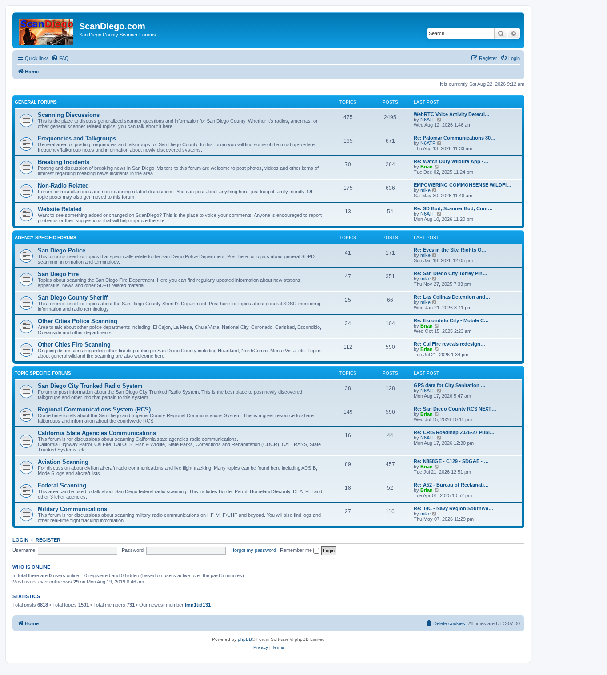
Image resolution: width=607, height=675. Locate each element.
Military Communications (72, 509)
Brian (426, 166)
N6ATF (427, 119)
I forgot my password (253, 550)
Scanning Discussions (69, 115)
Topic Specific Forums (43, 373)
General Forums (36, 102)
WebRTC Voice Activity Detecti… (452, 114)
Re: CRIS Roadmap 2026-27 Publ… (454, 432)
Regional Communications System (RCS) (94, 409)
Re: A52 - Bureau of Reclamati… (451, 484)
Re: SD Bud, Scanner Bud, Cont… (453, 208)
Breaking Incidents (63, 162)
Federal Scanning (62, 485)
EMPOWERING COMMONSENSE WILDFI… (462, 185)
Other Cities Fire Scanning (74, 344)
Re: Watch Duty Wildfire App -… (451, 161)
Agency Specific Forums (45, 237)
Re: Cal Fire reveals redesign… (449, 344)
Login (20, 540)
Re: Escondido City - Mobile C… (451, 320)
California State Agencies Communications (97, 433)
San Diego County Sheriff (73, 297)
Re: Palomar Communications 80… (454, 137)
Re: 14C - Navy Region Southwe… (453, 508)
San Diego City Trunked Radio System (90, 386)
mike (425, 190)
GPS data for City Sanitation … (450, 385)
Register (48, 540)
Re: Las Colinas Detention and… (452, 297)
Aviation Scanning (63, 462)
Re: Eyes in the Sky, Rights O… (450, 249)
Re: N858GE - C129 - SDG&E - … (451, 461)
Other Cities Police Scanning (77, 321)
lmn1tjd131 (198, 604)
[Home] (47, 30)
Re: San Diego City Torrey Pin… (450, 273)
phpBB (245, 639)
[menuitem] (60, 58)
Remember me (296, 550)
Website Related (60, 209)
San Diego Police (61, 250)
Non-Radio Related (63, 185)
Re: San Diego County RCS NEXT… (455, 408)
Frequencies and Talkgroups (77, 138)
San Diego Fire (58, 274)
